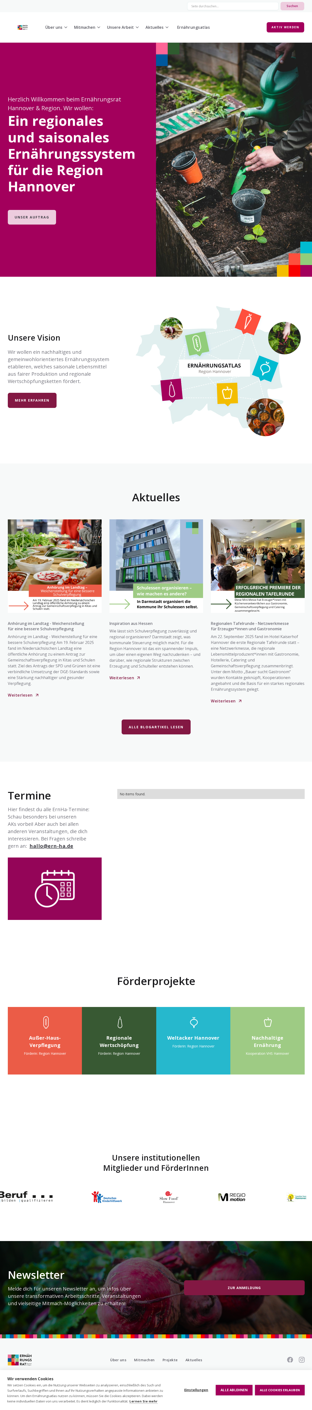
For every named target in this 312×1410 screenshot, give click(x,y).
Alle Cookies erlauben (280, 1390)
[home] (23, 27)
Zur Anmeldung (244, 1287)
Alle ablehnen (234, 1390)
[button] (57, 27)
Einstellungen (196, 1390)
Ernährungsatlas (193, 27)
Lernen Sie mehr (143, 1401)
